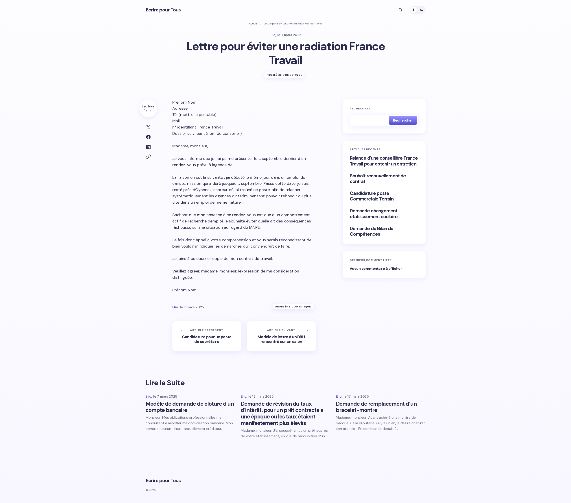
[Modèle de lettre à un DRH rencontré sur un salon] (281, 336)
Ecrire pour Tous (163, 10)
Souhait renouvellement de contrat (378, 178)
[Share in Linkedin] (148, 147)
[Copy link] (148, 157)
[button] (400, 10)
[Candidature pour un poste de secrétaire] (206, 336)
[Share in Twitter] (148, 127)
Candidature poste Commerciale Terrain (372, 196)
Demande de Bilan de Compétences (372, 231)
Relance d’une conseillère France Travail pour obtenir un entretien (384, 161)
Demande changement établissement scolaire (374, 213)
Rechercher (360, 108)
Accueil (253, 23)
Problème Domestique (284, 74)
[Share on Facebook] (148, 137)
